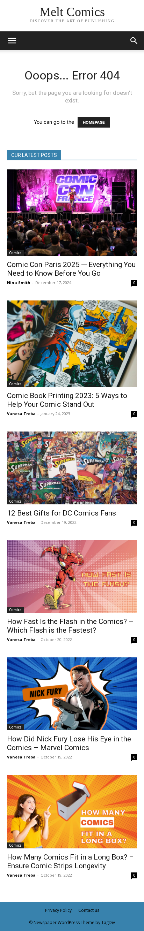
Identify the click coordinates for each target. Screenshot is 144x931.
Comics (15, 252)
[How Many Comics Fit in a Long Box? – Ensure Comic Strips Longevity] (72, 811)
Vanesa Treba (21, 413)
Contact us (88, 910)
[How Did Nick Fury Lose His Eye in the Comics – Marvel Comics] (72, 693)
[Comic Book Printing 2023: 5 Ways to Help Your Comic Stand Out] (72, 343)
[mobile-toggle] (12, 40)
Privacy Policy (58, 910)
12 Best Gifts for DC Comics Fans (61, 513)
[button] (134, 40)
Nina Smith (18, 282)
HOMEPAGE (94, 122)
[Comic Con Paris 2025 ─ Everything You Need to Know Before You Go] (72, 212)
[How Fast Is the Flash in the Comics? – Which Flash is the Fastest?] (72, 576)
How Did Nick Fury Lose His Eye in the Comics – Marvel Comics (69, 743)
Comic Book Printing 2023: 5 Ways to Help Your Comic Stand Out (67, 400)
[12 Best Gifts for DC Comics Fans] (72, 468)
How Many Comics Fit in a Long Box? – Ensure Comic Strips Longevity (70, 861)
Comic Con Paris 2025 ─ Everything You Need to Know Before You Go (71, 268)
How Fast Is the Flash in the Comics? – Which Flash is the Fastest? (70, 625)
